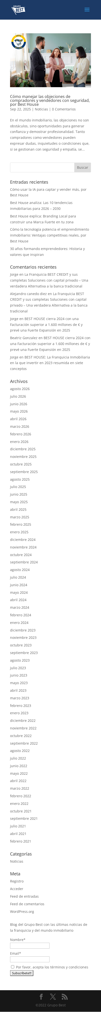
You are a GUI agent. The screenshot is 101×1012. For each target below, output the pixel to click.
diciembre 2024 (23, 539)
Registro (17, 881)
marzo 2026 (19, 426)
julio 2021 (18, 826)
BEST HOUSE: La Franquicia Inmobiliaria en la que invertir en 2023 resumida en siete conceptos (50, 363)
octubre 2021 (21, 811)
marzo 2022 (19, 788)
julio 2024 (18, 577)
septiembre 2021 (24, 818)
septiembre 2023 (24, 652)
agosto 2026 (20, 388)
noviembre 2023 (23, 637)
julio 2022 (18, 758)
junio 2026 (18, 404)
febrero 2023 (20, 705)
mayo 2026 (19, 411)
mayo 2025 (19, 502)
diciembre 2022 (23, 720)
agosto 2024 (20, 569)
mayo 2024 (19, 592)
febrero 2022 (20, 796)
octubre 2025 (21, 464)
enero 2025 (19, 532)
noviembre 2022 (23, 728)
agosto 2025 (20, 479)
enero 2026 (19, 441)
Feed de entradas (24, 896)
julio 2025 (18, 486)
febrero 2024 (20, 615)
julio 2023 (18, 668)
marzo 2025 (19, 517)
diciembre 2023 (23, 630)
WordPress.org (22, 911)
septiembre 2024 (24, 562)
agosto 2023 (20, 660)
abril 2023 (18, 690)
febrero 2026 (20, 434)
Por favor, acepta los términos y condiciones (51, 967)
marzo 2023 (19, 698)
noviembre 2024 (23, 547)
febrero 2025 (20, 524)
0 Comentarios (64, 109)
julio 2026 (18, 396)
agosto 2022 (20, 750)
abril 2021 (18, 833)
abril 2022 (18, 780)
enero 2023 (19, 713)
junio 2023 (18, 675)
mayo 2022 (19, 773)
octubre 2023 (21, 645)
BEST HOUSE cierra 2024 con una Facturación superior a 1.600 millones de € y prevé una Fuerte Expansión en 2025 (46, 324)
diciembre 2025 (23, 449)
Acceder (16, 888)
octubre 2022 (21, 735)
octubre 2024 (21, 554)
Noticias (41, 109)
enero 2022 (19, 803)
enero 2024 (19, 622)
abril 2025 (18, 509)
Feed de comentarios (27, 904)
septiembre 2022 (24, 743)
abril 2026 (18, 419)
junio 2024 (18, 585)
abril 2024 (18, 599)
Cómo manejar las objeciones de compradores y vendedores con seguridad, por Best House (50, 100)
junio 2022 (18, 765)
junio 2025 (18, 494)
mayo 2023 (19, 682)
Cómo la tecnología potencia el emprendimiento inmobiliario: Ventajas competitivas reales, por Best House (49, 235)
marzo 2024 (19, 607)
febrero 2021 (20, 841)
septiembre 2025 (24, 471)
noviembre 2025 (23, 456)
